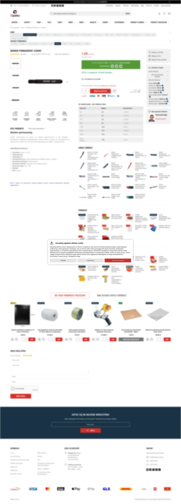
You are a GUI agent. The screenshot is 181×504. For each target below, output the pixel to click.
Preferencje (90, 260)
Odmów (63, 260)
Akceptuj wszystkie (118, 260)
